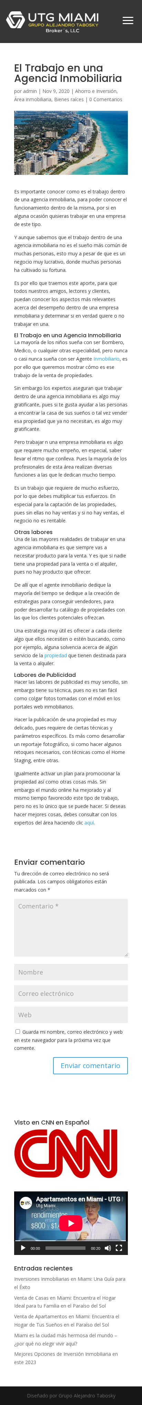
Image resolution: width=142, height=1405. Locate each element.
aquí (89, 822)
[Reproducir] (23, 1248)
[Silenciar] (107, 1248)
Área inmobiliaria (32, 99)
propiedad (55, 655)
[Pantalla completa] (118, 1248)
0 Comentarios (105, 99)
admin (30, 91)
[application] (71, 1223)
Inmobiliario (106, 358)
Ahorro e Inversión (95, 91)
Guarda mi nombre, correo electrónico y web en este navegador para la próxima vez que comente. (68, 1040)
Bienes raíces (69, 99)
